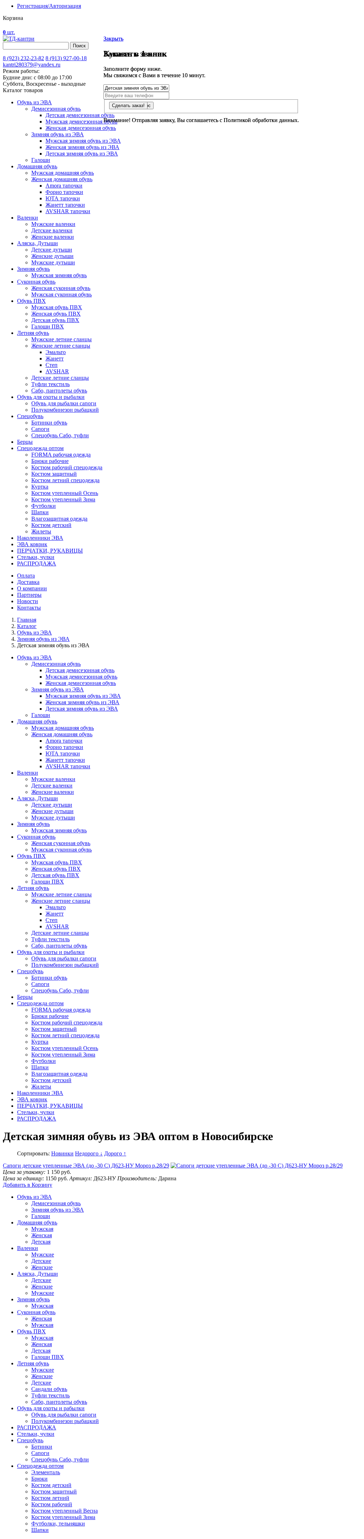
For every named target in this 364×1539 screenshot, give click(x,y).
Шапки (40, 512)
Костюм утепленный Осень (64, 493)
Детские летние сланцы (60, 378)
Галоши (40, 160)
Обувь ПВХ (31, 301)
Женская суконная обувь (60, 288)
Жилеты (41, 531)
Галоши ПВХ (47, 326)
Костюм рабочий (51, 1504)
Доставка (28, 582)
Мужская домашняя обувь (62, 173)
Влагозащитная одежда (59, 519)
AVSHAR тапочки (68, 211)
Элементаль (45, 1472)
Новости (27, 601)
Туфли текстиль (50, 384)
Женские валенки (52, 237)
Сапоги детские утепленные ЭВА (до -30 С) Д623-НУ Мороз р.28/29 (86, 1166)
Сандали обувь (49, 1389)
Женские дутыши (52, 256)
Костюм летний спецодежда (65, 480)
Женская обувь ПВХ (56, 314)
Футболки (43, 506)
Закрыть (113, 39)
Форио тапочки (64, 192)
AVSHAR (57, 371)
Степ (52, 365)
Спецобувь (30, 416)
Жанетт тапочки (65, 205)
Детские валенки (52, 230)
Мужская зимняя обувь (59, 275)
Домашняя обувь (37, 166)
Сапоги (40, 429)
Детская (40, 1242)
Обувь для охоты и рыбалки (51, 397)
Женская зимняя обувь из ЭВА (82, 147)
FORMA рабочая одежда (61, 455)
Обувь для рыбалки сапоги (63, 403)
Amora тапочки (64, 186)
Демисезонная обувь (56, 109)
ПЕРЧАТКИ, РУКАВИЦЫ (50, 551)
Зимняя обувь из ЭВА (57, 134)
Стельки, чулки (35, 557)
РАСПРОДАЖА (36, 563)
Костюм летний (50, 1498)
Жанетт (55, 358)
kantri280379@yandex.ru (31, 65)
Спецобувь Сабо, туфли (60, 435)
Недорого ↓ (89, 1153)
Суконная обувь (36, 282)
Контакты (29, 608)
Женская (41, 1235)
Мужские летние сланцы (61, 339)
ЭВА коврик (32, 544)
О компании (32, 588)
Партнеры (29, 595)
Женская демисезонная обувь (81, 128)
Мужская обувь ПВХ (56, 307)
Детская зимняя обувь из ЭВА (82, 154)
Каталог (27, 626)
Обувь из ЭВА (34, 102)
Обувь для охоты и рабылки (51, 1408)
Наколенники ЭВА (40, 538)
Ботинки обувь (49, 423)
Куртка (39, 487)
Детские (41, 1261)
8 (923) (23, 58)
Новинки (62, 1153)
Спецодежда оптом (40, 448)
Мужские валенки (53, 224)
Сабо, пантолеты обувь (59, 391)
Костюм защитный (54, 474)
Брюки (39, 1479)
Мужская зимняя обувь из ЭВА (83, 141)
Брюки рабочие (50, 461)
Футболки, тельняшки (58, 1523)
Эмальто (56, 352)
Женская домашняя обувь (61, 179)
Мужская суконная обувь (61, 294)
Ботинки (41, 1447)
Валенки (27, 218)
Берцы (25, 442)
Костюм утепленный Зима (63, 499)
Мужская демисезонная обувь (81, 121)
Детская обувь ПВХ (55, 320)
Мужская (42, 1229)
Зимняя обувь (33, 269)
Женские (42, 1267)
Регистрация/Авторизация (49, 6)
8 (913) (66, 58)
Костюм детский (51, 525)
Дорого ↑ (115, 1153)
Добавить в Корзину (27, 1185)
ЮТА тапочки (63, 198)
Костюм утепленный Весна (64, 1511)
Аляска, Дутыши (37, 243)
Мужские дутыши (53, 262)
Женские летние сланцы (60, 346)
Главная (26, 620)
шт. (9, 32)
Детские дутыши (51, 250)
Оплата (26, 576)
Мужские (42, 1254)
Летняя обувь (33, 333)
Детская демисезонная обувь (80, 115)
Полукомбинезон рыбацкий (65, 410)
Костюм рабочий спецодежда (66, 467)
